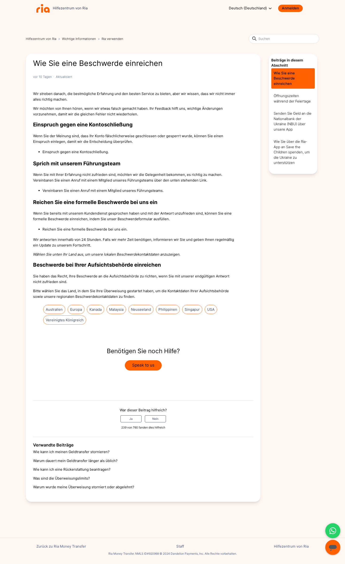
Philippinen (167, 309)
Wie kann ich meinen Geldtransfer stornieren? (71, 452)
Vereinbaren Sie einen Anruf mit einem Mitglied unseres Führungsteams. (103, 190)
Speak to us (143, 365)
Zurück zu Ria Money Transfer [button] (61, 546)
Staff (180, 546)
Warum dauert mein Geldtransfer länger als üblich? (75, 460)
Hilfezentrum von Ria (41, 39)
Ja (131, 418)
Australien (54, 309)
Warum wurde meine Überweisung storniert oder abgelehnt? (83, 487)
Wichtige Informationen (79, 39)
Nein (155, 418)
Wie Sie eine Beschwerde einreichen (284, 78)
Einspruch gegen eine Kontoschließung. (75, 152)
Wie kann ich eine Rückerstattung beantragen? (72, 469)
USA (211, 309)
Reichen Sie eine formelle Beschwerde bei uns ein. (84, 229)
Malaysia (116, 309)
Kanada (95, 309)
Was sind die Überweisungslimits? (61, 478)
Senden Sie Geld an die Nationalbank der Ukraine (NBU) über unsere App (292, 121)
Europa (76, 309)
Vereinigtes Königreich (65, 320)
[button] (293, 8)
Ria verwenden (112, 39)
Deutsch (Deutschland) (248, 8)
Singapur (192, 309)
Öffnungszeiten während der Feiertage (292, 98)
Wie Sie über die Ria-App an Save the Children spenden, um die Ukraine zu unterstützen (292, 152)
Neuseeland (141, 309)
